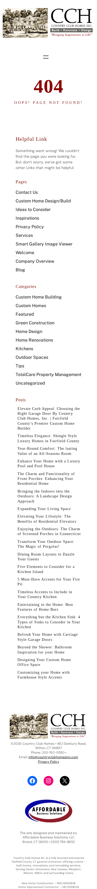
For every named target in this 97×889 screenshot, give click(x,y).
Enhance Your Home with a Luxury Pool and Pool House (49, 463)
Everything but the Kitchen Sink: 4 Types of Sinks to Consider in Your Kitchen (49, 622)
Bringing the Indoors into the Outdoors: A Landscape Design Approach (45, 496)
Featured (25, 314)
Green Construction (35, 322)
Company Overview (35, 261)
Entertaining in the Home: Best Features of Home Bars (45, 607)
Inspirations (27, 218)
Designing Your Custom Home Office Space (44, 662)
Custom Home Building (39, 297)
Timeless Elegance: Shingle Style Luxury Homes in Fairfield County (48, 438)
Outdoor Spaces (32, 357)
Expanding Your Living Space (44, 509)
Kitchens (24, 348)
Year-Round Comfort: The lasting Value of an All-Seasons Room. (47, 450)
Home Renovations (34, 340)
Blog (20, 269)
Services (24, 235)
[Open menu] (46, 57)
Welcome (25, 252)
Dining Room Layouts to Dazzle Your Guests (46, 556)
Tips (20, 365)
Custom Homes (31, 305)
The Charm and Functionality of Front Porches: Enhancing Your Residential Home (46, 479)
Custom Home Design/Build (43, 200)
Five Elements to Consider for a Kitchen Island (46, 569)
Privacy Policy (30, 226)
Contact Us (27, 192)
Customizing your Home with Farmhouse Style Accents (44, 674)
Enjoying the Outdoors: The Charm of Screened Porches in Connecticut (49, 531)
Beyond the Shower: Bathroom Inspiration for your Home (45, 649)
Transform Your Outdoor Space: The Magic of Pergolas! (46, 544)
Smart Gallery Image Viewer (44, 244)
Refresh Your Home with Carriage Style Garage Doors (48, 636)
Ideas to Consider (33, 209)
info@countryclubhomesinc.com (53, 757)
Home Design (29, 331)
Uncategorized (30, 383)
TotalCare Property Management (48, 374)
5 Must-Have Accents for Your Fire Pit (49, 581)
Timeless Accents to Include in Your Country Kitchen (45, 594)
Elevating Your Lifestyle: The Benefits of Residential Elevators (47, 518)
